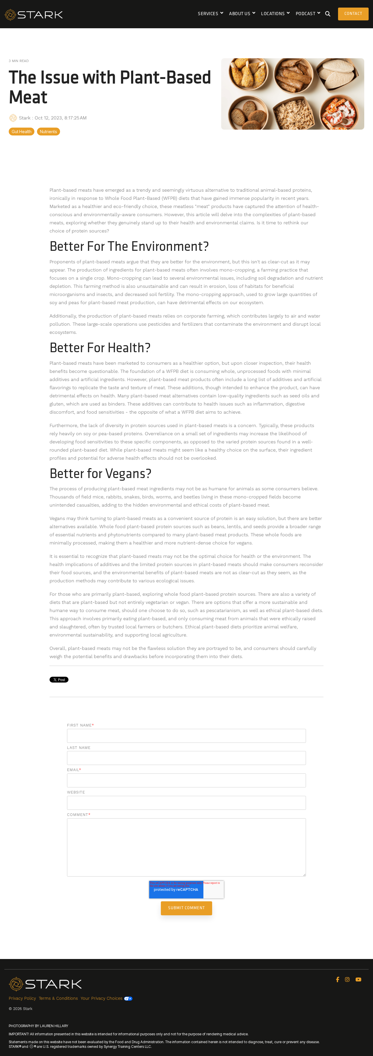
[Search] (327, 14)
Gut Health (21, 131)
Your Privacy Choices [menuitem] (102, 998)
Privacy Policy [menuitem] (22, 998)
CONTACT (353, 14)
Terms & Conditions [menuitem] (58, 998)
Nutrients (48, 131)
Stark (24, 118)
